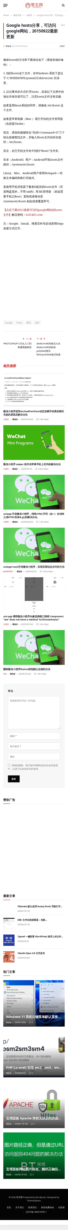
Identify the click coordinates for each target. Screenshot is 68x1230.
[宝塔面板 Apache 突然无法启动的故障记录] (34, 1105)
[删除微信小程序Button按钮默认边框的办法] (34, 647)
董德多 (8, 46)
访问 (37, 322)
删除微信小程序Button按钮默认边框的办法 (26, 669)
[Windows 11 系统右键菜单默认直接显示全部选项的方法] (34, 1003)
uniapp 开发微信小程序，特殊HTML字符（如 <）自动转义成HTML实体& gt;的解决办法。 (33, 515)
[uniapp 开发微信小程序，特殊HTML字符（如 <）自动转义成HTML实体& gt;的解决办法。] (34, 492)
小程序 (62, 46)
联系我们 (32, 1207)
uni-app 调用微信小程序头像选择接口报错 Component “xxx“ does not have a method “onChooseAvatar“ (33, 618)
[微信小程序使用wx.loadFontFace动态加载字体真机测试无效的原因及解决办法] (34, 389)
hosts (19, 322)
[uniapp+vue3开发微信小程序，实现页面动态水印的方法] (34, 545)
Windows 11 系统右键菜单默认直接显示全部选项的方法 (33, 1018)
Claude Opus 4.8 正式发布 (31, 953)
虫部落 (61, 1207)
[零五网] (34, 5)
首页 (9, 1207)
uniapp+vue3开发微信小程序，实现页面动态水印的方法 (33, 566)
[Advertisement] (34, 275)
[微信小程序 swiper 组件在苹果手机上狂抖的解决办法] (34, 442)
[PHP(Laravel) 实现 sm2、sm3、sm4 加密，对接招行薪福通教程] (34, 1054)
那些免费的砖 (47, 1207)
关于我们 (19, 1207)
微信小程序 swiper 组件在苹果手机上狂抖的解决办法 (32, 464)
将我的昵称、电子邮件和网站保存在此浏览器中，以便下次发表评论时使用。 (33, 767)
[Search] (63, 5)
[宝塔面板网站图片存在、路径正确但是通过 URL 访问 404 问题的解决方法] (34, 1155)
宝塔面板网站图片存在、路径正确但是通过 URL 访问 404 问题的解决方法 (33, 1171)
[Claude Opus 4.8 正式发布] (9, 956)
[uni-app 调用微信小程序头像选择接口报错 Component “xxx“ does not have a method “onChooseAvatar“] (34, 594)
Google (8, 322)
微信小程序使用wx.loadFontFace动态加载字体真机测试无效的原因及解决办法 (33, 413)
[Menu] (5, 5)
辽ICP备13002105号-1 (36, 1212)
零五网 (19, 1197)
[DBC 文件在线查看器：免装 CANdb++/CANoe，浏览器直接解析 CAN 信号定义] (9, 923)
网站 (28, 322)
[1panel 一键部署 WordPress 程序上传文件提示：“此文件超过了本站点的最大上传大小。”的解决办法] (9, 940)
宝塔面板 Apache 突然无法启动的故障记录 (34, 1120)
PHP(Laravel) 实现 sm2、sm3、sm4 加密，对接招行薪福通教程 (33, 1069)
